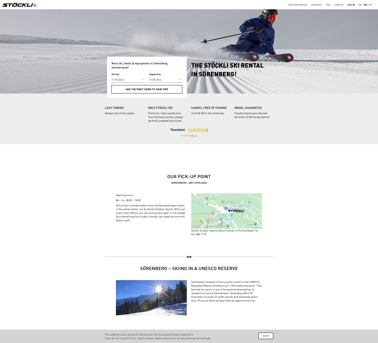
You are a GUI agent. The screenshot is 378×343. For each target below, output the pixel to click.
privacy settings (186, 338)
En (365, 4)
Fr (370, 4)
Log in (351, 4)
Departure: (155, 74)
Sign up (338, 4)
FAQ (328, 4)
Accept (265, 336)
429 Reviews (193, 135)
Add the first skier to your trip (147, 89)
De (360, 4)
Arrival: (115, 74)
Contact (316, 4)
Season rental (298, 4)
